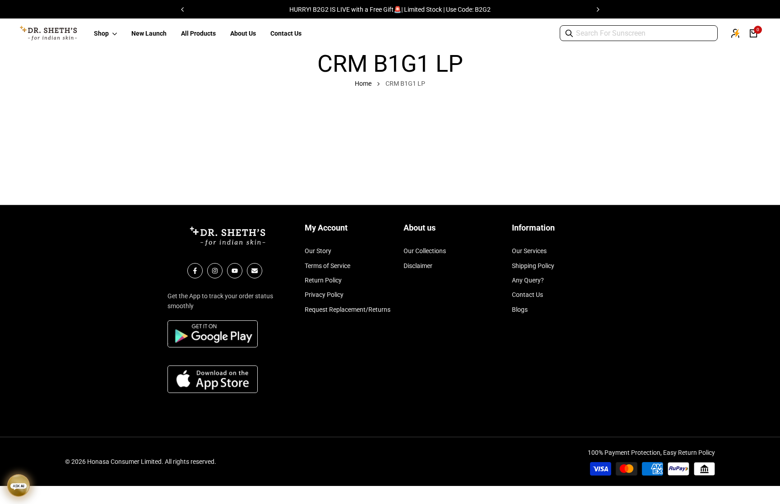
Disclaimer (418, 265)
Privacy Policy (324, 294)
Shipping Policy (533, 265)
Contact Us (527, 294)
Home (363, 83)
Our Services (529, 250)
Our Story (318, 250)
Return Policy (323, 280)
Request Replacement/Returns (347, 309)
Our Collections (425, 250)
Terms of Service (327, 265)
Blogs (520, 309)
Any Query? (528, 280)
